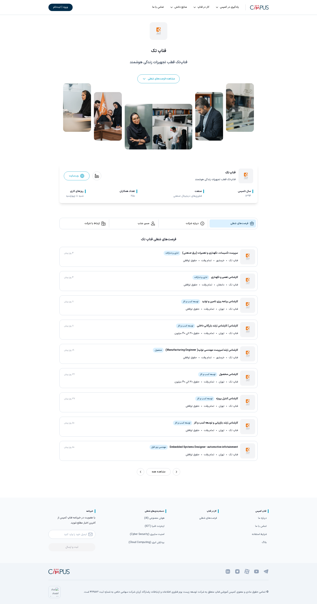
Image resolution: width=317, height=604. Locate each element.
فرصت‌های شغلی (208, 518)
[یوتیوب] (256, 571)
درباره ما (262, 518)
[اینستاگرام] (237, 571)
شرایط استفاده (259, 534)
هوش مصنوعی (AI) (154, 518)
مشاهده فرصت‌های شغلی (161, 79)
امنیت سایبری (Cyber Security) (147, 534)
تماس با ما (261, 526)
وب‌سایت (74, 176)
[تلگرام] (266, 571)
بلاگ (264, 542)
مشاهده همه (158, 472)
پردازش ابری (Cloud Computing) (146, 542)
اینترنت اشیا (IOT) (154, 526)
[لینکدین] (227, 571)
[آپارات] (246, 571)
